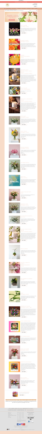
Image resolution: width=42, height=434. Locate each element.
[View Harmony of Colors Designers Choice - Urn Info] (14, 311)
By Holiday (28, 8)
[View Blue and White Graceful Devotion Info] (14, 219)
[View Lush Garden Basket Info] (14, 339)
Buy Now (24, 32)
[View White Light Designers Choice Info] (14, 120)
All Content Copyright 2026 (15, 429)
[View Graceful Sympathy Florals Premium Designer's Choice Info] (14, 267)
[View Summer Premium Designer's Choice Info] (14, 59)
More (36, 8)
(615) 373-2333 (35, 4)
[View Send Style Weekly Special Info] (14, 180)
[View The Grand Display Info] (14, 165)
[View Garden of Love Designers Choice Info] (14, 207)
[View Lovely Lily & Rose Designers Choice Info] (14, 352)
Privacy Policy (27, 429)
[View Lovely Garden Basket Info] (14, 326)
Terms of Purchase (31, 429)
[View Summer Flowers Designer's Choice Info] (14, 44)
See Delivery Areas (30, 410)
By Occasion (24, 8)
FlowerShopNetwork (21, 429)
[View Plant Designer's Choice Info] (14, 296)
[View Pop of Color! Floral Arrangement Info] (14, 90)
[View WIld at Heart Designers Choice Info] (14, 381)
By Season (19, 8)
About (33, 8)
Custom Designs (8, 8)
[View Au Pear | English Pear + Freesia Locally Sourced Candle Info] (14, 234)
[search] (36, 10)
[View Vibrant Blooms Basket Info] (14, 366)
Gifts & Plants (14, 8)
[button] (35, 6)
